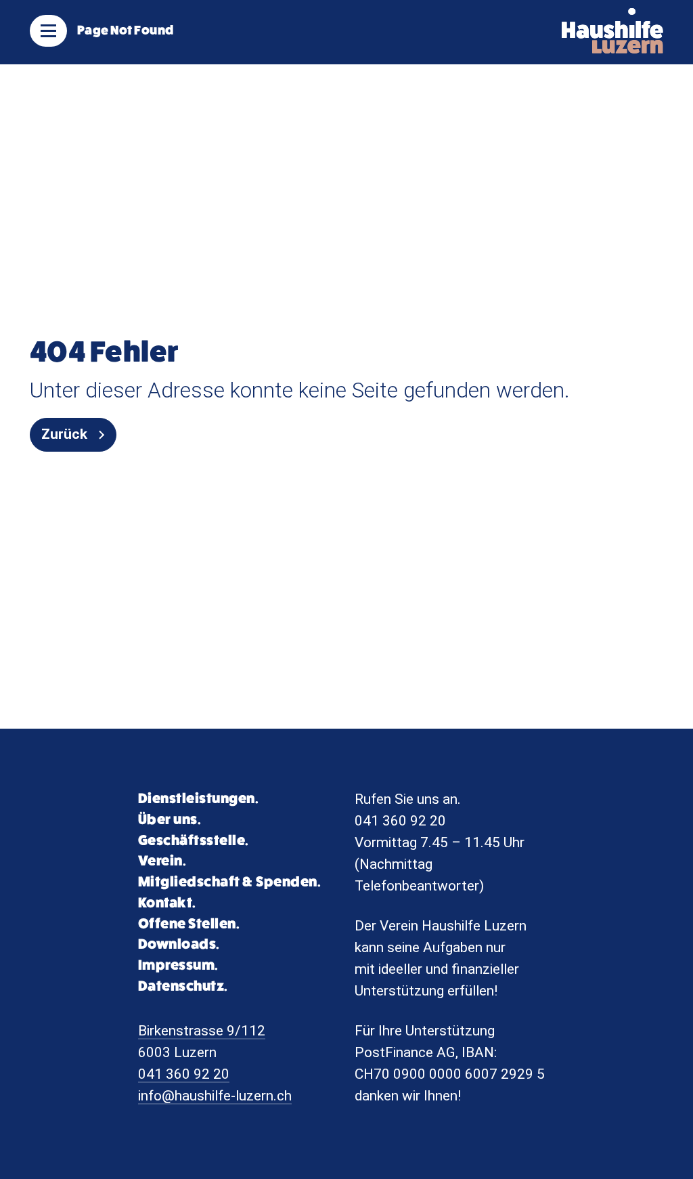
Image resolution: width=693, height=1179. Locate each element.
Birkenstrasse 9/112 (201, 1031)
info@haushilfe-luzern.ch (215, 1096)
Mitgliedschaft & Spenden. (229, 882)
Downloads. (179, 944)
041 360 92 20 (183, 1074)
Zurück (64, 434)
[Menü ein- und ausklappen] (48, 31)
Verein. (162, 861)
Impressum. (178, 965)
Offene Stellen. (189, 924)
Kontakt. (167, 903)
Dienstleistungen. (198, 798)
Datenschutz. (183, 986)
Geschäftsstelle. (193, 840)
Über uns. (169, 819)
